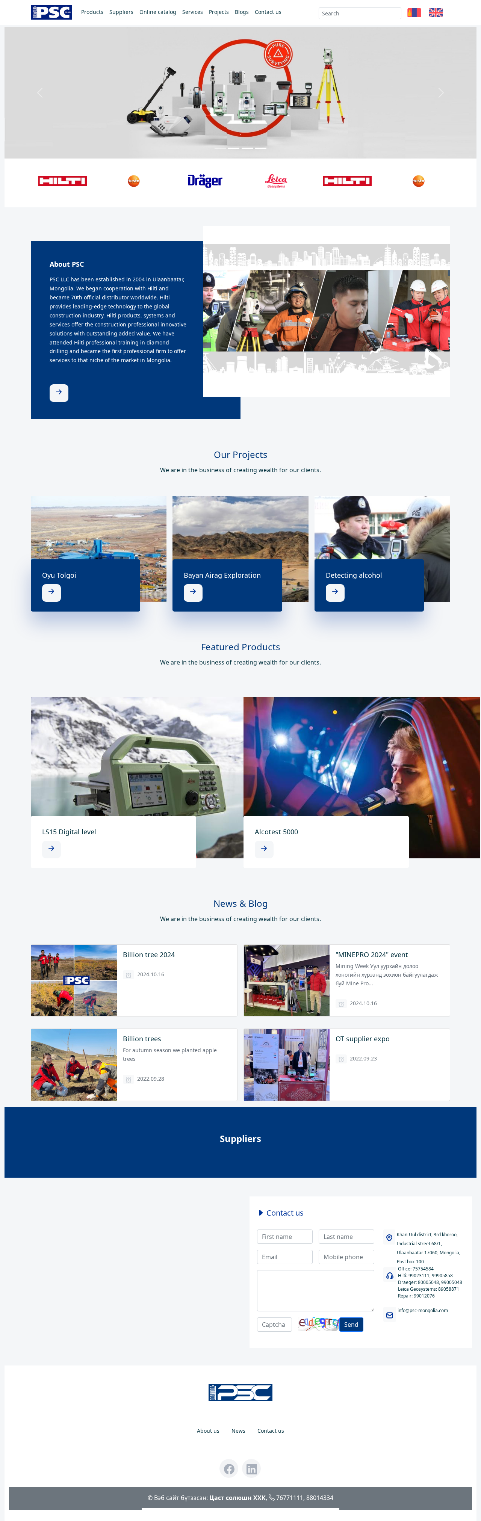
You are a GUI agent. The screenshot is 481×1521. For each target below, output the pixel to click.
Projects (219, 11)
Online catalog (157, 11)
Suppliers (121, 11)
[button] (414, 13)
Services (192, 11)
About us (208, 1430)
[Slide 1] (220, 148)
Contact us (268, 11)
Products (92, 11)
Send (351, 1324)
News (238, 1430)
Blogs (242, 11)
